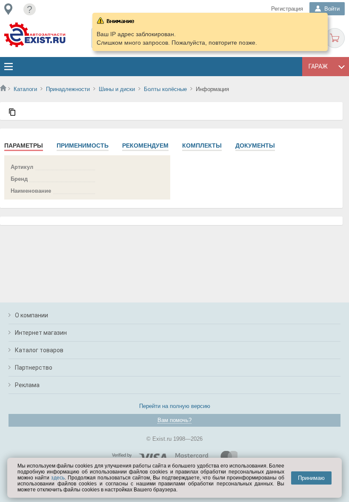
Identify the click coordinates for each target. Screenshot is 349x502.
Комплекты (202, 145)
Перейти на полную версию (174, 406)
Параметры (23, 145)
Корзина (335, 38)
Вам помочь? (174, 420)
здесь (58, 478)
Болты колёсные (165, 89)
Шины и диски (117, 89)
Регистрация (287, 9)
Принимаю (311, 478)
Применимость (83, 145)
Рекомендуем (145, 145)
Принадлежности (68, 89)
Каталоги (25, 89)
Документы (255, 145)
